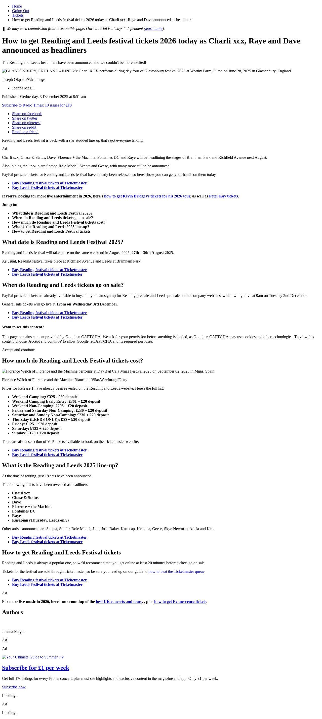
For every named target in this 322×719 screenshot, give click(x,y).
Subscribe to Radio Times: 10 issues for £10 (37, 105)
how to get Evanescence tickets (180, 601)
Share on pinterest (26, 123)
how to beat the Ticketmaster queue (176, 571)
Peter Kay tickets (223, 196)
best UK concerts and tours (119, 601)
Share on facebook (27, 114)
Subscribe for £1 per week (35, 667)
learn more (154, 28)
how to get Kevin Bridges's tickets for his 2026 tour (147, 196)
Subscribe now (14, 687)
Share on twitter (24, 118)
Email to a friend (25, 132)
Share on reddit (24, 127)
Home (17, 6)
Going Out (20, 11)
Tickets (17, 15)
